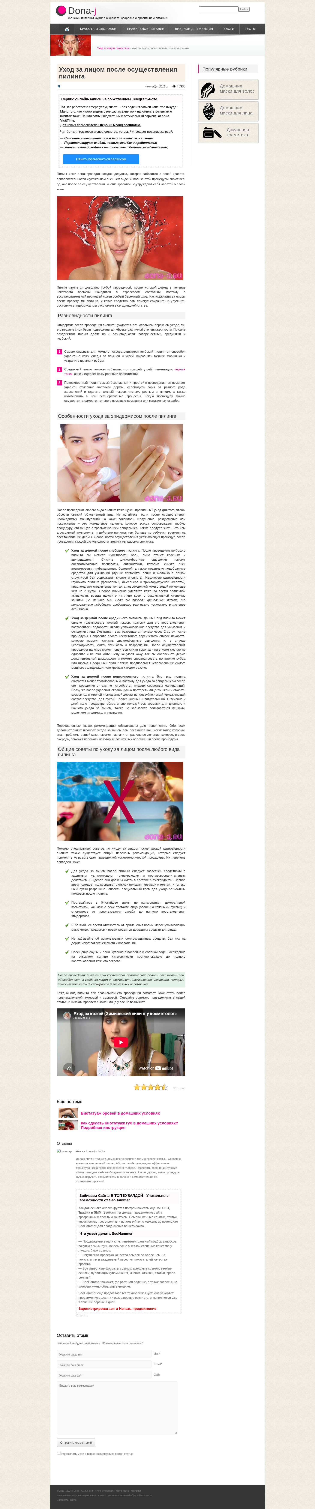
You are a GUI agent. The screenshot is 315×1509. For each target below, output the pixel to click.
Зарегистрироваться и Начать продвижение (117, 1309)
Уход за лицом (106, 48)
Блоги (229, 28)
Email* (158, 1364)
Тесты (250, 28)
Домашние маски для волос (237, 88)
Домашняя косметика (238, 132)
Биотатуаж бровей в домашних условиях (120, 1113)
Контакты (136, 1490)
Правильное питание (145, 28)
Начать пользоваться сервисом (101, 159)
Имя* (157, 1353)
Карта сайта (122, 1490)
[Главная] (67, 29)
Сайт (157, 1374)
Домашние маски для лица (236, 110)
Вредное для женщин (194, 28)
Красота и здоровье (98, 28)
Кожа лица (123, 48)
